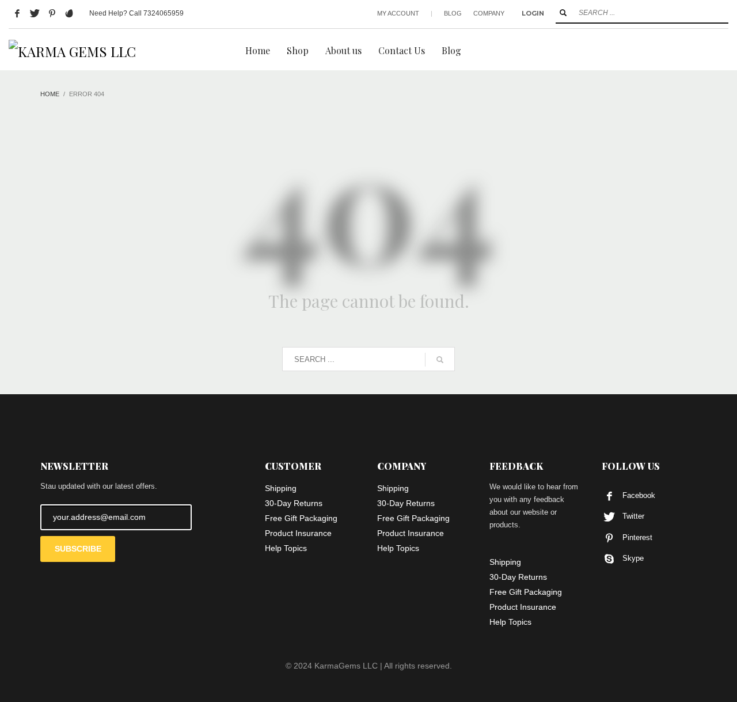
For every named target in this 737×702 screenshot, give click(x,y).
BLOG (453, 13)
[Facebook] (17, 13)
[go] (563, 13)
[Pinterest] (51, 13)
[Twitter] (34, 13)
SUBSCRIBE (78, 548)
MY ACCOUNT (398, 13)
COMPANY (488, 13)
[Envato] (69, 13)
